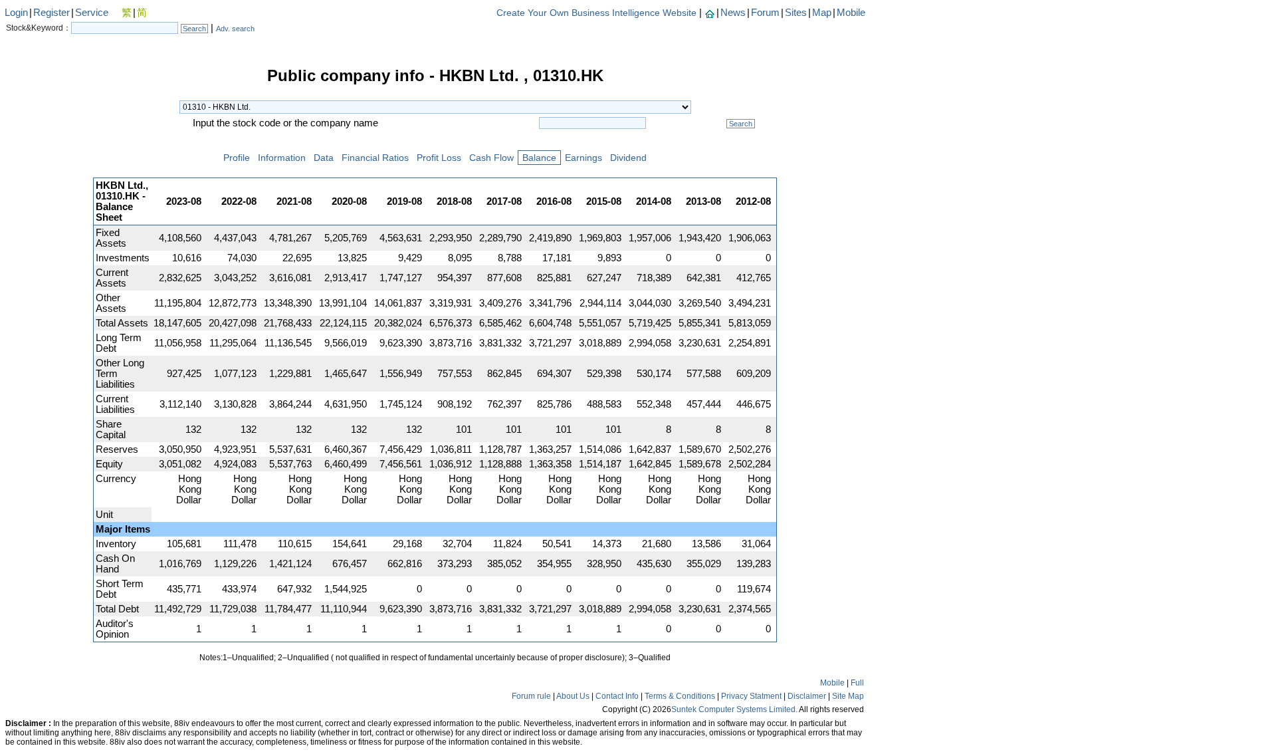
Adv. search (235, 29)
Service (91, 12)
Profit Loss (439, 157)
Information (281, 157)
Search (194, 29)
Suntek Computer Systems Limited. (734, 709)
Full (857, 683)
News (733, 12)
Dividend (628, 157)
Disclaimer (807, 696)
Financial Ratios (375, 157)
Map (821, 12)
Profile (237, 157)
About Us (572, 696)
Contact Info (617, 696)
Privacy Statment (751, 696)
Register (51, 12)
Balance (539, 157)
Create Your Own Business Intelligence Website (596, 12)
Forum (765, 12)
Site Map (848, 696)
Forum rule (531, 696)
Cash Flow (491, 157)
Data (323, 157)
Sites (796, 12)
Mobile (851, 12)
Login (16, 12)
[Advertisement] (46, 268)
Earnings (583, 157)
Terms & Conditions (680, 696)
